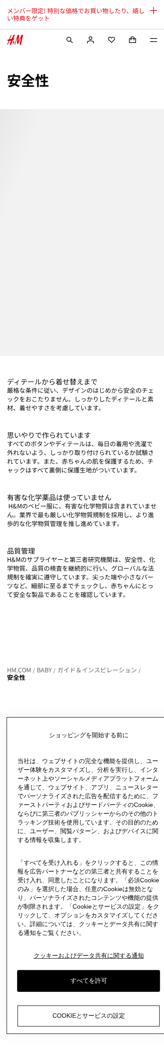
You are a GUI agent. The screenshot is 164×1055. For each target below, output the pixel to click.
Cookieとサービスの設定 (88, 1015)
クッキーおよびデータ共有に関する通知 (89, 955)
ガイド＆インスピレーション (97, 669)
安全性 (16, 677)
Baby (44, 669)
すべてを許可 (88, 980)
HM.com (19, 669)
